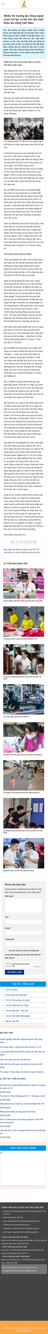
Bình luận (9, 896)
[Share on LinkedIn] (35, 542)
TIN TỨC (35, 549)
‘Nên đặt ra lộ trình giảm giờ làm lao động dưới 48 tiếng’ (21, 1065)
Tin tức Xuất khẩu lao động (16, 1005)
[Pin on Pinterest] (30, 542)
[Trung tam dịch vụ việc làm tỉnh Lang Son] (24, 4)
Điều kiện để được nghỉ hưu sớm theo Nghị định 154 (22, 1104)
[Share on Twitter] (21, 542)
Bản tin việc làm (12, 1021)
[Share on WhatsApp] (13, 542)
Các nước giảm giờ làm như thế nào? (15, 1059)
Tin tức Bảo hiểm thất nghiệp (17, 1016)
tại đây (36, 552)
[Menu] (3, 4)
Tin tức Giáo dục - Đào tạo (16, 1010)
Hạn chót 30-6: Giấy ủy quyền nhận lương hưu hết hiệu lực (23, 1132)
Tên (7, 917)
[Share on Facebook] (17, 542)
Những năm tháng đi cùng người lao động (17, 1112)
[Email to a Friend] (26, 542)
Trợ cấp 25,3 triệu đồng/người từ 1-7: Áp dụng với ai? (22, 1096)
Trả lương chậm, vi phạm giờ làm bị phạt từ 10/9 (20, 1047)
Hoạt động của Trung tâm (16, 995)
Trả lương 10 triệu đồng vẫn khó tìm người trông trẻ (21, 1072)
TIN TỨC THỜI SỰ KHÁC (14, 1079)
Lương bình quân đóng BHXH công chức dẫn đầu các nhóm (22, 1053)
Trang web (9, 939)
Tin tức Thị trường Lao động (17, 1000)
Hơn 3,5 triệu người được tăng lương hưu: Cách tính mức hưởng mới (21, 1121)
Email (8, 928)
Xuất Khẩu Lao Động (12, 552)
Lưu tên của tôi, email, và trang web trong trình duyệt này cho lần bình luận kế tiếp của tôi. (22, 954)
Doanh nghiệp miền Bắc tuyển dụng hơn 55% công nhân (21, 1041)
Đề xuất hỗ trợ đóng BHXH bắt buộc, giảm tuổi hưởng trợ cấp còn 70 (22, 1087)
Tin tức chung (11, 990)
